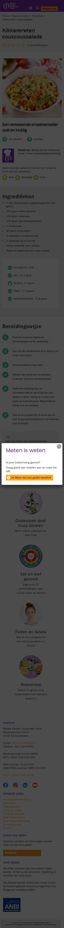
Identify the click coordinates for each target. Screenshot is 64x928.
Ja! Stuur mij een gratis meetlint (31, 477)
